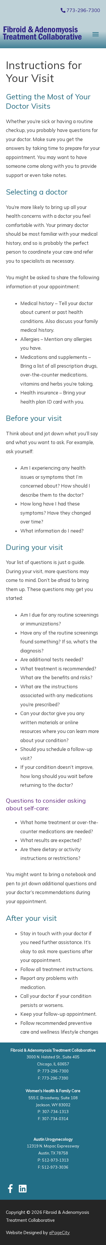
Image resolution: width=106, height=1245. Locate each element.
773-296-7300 (82, 10)
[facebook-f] (11, 1188)
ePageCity (59, 1232)
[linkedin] (24, 1188)
